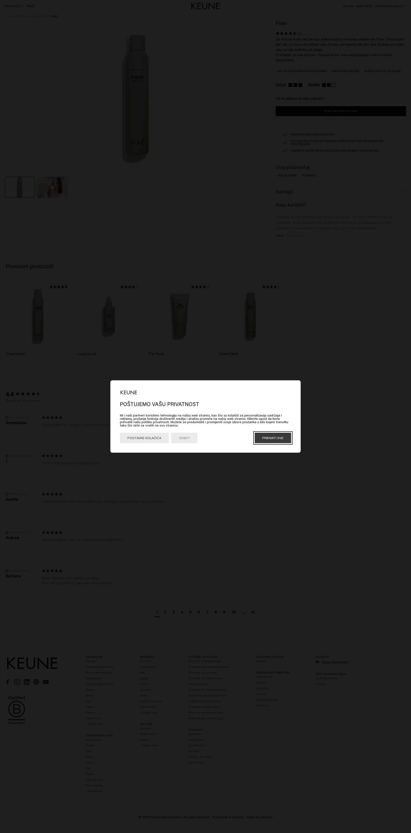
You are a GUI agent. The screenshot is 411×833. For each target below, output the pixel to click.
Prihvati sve (273, 438)
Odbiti (184, 438)
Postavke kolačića (144, 438)
